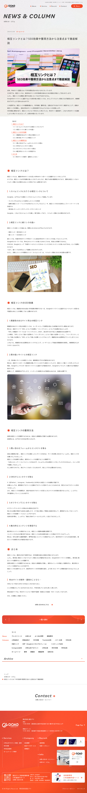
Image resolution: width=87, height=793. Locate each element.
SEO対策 (36, 640)
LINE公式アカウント (32, 648)
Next (7, 619)
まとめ (14, 154)
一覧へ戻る (43, 619)
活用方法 (50, 652)
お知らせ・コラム (9, 676)
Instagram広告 (17, 648)
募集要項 (50, 636)
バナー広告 (58, 640)
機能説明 (41, 652)
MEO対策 (55, 648)
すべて (14, 632)
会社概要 (26, 743)
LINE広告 (45, 648)
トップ (6, 674)
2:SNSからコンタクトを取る (23, 146)
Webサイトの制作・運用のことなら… (26, 156)
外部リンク (15, 644)
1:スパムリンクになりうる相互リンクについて (28, 126)
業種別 (32, 652)
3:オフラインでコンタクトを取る (24, 148)
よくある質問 (39, 636)
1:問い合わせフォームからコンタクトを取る (27, 143)
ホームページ (16, 652)
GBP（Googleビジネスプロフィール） (35, 644)
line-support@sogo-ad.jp (41, 776)
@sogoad (37, 774)
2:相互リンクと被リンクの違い (23, 129)
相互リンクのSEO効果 (19, 132)
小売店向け (15, 640)
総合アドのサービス (30, 745)
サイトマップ (81, 788)
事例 (25, 652)
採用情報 (42, 743)
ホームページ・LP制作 (10, 751)
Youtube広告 (46, 640)
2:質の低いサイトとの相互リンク (24, 137)
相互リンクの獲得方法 (19, 140)
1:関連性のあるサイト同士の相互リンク (26, 135)
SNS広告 (68, 640)
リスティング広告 (57, 644)
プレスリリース (17, 636)
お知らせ (28, 636)
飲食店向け (26, 640)
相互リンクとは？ (18, 124)
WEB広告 (64, 648)
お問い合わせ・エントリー (47, 759)
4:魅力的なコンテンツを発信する (24, 151)
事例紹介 (26, 748)
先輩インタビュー (45, 745)
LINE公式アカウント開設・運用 (13, 743)
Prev (80, 619)
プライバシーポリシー (68, 788)
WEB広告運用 (7, 748)
